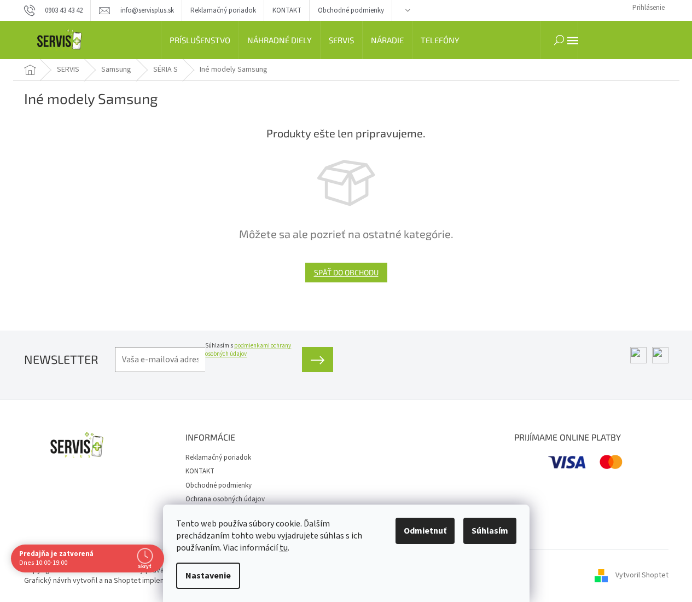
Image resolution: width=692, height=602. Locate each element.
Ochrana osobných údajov (225, 499)
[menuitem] (200, 40)
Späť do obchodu (346, 272)
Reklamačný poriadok (223, 10)
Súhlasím (490, 531)
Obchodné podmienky (351, 10)
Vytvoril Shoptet (641, 575)
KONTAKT (286, 10)
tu (284, 548)
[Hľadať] (559, 40)
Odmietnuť (425, 531)
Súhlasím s (248, 349)
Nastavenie (208, 576)
